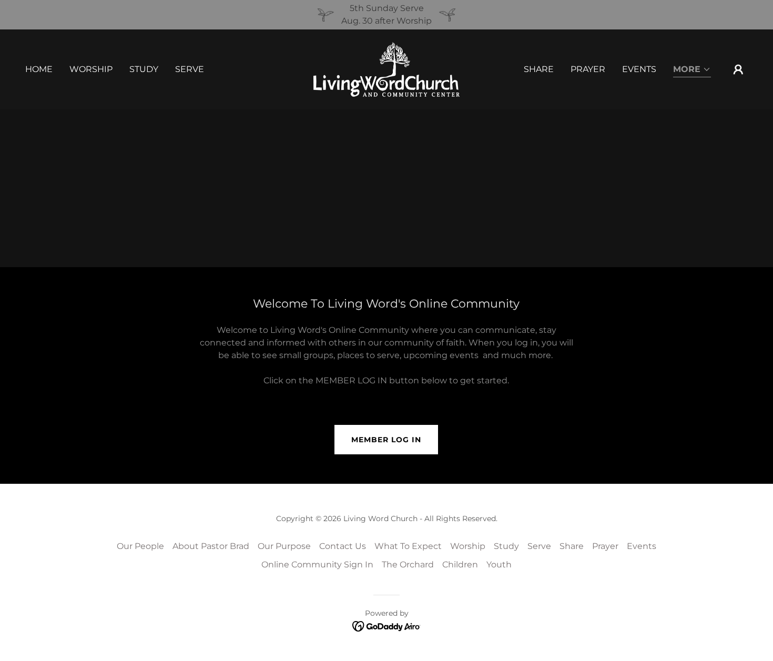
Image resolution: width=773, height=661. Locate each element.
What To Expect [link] (408, 546)
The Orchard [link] (408, 565)
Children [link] (460, 565)
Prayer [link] (588, 69)
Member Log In (386, 439)
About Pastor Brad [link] (210, 546)
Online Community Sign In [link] (317, 565)
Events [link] (639, 69)
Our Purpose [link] (284, 546)
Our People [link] (140, 546)
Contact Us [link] (342, 546)
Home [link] (39, 69)
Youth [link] (499, 565)
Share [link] (539, 69)
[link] (386, 69)
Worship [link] (91, 69)
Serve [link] (189, 69)
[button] (692, 70)
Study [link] (143, 69)
